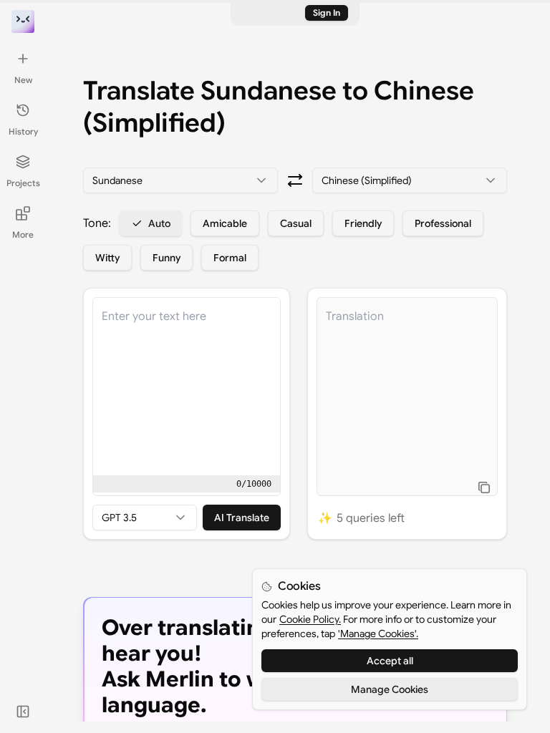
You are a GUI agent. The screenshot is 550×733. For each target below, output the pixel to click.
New (23, 79)
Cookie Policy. (310, 619)
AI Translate (241, 517)
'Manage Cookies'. (378, 633)
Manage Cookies (389, 689)
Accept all (390, 660)
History (23, 131)
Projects (23, 183)
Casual (296, 223)
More (23, 234)
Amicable (225, 223)
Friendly (363, 223)
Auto (159, 223)
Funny (166, 257)
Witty (107, 257)
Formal (229, 257)
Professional (443, 223)
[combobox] (180, 180)
